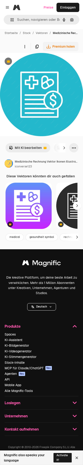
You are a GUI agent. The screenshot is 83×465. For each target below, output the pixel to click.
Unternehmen (16, 415)
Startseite (11, 33)
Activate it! (62, 457)
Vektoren (42, 33)
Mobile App (13, 385)
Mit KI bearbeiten (25, 149)
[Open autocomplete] (10, 20)
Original (29, 62)
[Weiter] (64, 147)
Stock (27, 33)
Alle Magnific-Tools (19, 391)
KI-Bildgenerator (17, 345)
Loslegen (12, 402)
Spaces (10, 334)
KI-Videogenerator (18, 351)
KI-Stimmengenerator (20, 357)
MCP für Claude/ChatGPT (28, 368)
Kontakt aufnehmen (22, 429)
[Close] (76, 458)
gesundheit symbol (42, 237)
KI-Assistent (13, 340)
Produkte (13, 326)
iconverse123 (23, 166)
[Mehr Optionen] (24, 46)
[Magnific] (41, 264)
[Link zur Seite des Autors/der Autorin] (9, 164)
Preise (48, 7)
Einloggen (68, 7)
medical (14, 237)
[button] (41, 307)
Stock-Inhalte (15, 362)
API (7, 379)
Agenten (14, 374)
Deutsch (41, 306)
